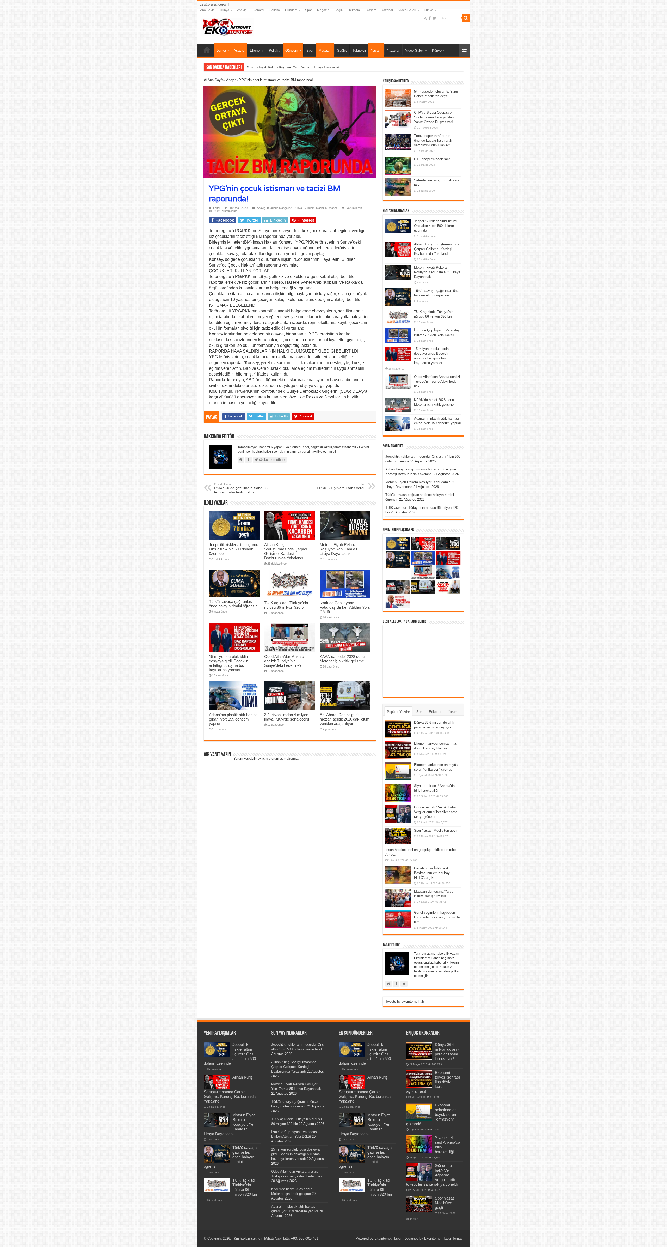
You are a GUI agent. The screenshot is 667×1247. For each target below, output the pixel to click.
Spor (308, 10)
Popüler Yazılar (398, 712)
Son (419, 712)
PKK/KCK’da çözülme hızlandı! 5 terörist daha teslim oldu (241, 488)
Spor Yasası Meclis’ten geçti (435, 830)
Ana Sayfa (207, 10)
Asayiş (241, 10)
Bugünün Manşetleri (279, 207)
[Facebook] (429, 18)
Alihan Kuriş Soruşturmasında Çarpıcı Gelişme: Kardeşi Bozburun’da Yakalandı (285, 551)
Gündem (291, 10)
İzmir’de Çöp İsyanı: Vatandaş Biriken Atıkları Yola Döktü (344, 607)
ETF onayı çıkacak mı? (432, 159)
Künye (428, 10)
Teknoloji (355, 10)
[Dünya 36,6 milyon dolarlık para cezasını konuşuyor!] (398, 729)
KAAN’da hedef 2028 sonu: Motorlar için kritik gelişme (343, 658)
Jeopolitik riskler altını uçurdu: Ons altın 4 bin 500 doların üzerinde (234, 549)
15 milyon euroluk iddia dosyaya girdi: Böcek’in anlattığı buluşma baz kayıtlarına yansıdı (228, 663)
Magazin (323, 10)
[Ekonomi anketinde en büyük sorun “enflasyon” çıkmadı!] (398, 771)
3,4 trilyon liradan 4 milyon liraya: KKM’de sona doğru (286, 716)
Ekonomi (258, 10)
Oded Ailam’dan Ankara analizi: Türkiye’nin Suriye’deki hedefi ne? (284, 661)
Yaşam (371, 10)
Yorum (453, 712)
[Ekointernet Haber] (227, 26)
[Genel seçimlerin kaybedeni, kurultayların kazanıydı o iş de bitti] (398, 919)
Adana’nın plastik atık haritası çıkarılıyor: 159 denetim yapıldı (234, 719)
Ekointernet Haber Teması (444, 1238)
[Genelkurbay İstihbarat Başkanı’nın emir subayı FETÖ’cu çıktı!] (398, 875)
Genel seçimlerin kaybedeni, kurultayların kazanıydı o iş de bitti (437, 917)
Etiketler (435, 712)
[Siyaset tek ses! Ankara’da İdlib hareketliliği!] (398, 792)
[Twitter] (434, 18)
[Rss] (425, 18)
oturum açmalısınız (283, 758)
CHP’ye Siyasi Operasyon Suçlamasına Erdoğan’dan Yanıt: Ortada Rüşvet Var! (434, 117)
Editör (216, 207)
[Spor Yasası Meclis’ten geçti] (398, 836)
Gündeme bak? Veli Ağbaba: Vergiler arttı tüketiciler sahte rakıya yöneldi (435, 812)
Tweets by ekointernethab (404, 1001)
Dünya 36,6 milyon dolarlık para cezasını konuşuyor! (447, 1051)
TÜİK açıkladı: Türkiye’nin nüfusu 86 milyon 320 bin (286, 605)
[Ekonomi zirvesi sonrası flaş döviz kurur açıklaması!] (398, 750)
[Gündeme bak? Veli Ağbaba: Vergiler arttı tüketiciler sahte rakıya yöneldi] (398, 814)
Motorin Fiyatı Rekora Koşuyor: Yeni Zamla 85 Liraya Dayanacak (340, 549)
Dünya (224, 10)
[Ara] (466, 18)
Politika (274, 10)
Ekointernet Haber (388, 1238)
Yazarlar (387, 10)
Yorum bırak (354, 207)
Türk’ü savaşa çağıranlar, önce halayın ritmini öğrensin (285, 67)
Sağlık (339, 10)
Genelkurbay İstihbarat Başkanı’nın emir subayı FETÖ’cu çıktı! (432, 873)
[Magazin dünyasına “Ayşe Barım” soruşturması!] (398, 898)
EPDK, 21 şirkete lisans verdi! (341, 486)
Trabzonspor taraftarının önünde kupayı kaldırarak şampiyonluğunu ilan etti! (433, 140)
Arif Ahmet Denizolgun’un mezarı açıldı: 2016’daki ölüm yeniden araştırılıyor (344, 719)
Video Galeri (407, 10)
